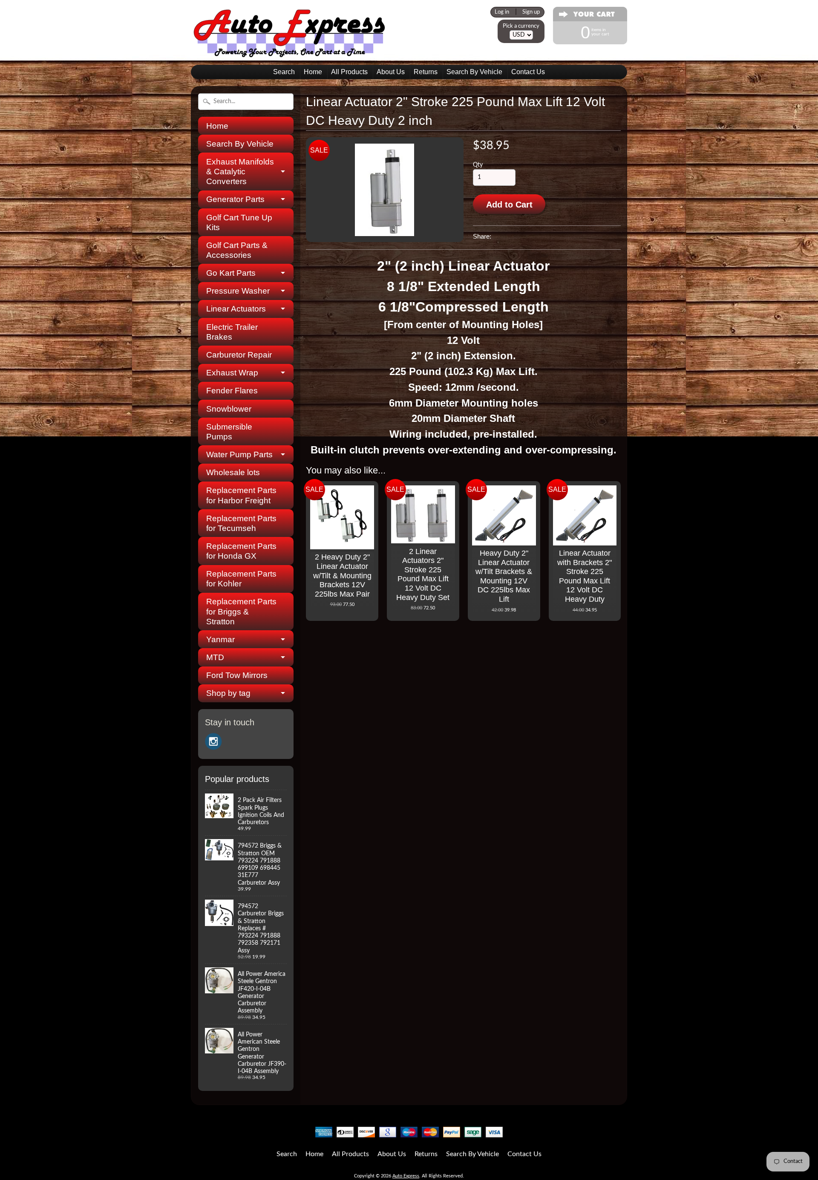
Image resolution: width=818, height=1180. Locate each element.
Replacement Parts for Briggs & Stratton (241, 611)
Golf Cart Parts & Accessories (237, 250)
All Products (349, 71)
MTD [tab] (215, 657)
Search (284, 71)
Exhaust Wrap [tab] (232, 372)
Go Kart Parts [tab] (231, 272)
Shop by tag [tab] (228, 693)
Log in (502, 11)
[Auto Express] (290, 52)
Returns (426, 71)
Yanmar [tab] (220, 639)
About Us (391, 71)
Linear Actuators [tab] (236, 308)
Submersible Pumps (229, 431)
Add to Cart (509, 204)
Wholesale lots (233, 472)
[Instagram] (213, 741)
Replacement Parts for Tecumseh (241, 523)
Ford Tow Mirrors (237, 675)
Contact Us (528, 71)
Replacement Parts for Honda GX (241, 551)
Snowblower (228, 408)
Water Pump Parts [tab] (239, 454)
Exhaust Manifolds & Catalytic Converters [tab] (240, 171)
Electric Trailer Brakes (232, 332)
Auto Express (405, 1176)
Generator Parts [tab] (235, 199)
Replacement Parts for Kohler (241, 578)
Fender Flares (232, 390)
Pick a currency (521, 26)
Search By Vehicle (474, 71)
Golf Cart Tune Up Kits (239, 222)
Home (313, 71)
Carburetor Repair (239, 354)
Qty (478, 165)
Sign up (531, 11)
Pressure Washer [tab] (238, 290)
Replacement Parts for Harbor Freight (241, 495)
